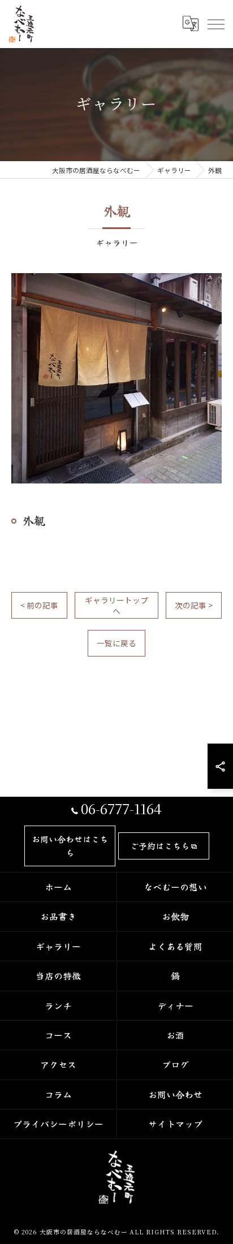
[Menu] (215, 23)
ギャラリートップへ (116, 605)
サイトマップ (175, 1123)
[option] (116, 378)
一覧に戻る (116, 643)
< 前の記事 (39, 605)
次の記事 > (194, 605)
